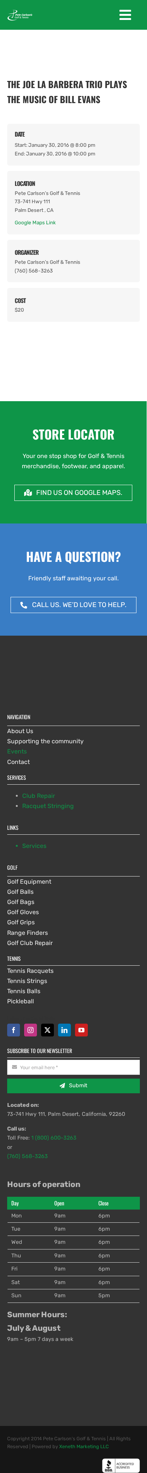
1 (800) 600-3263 (54, 1138)
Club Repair (38, 795)
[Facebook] (13, 1030)
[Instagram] (30, 1030)
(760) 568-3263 (27, 1156)
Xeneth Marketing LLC (84, 1446)
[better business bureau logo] (121, 1461)
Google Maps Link (35, 222)
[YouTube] (81, 1030)
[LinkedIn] (64, 1030)
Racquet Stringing (48, 806)
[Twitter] (47, 1030)
